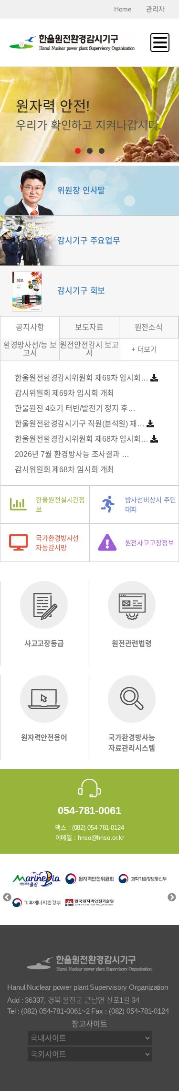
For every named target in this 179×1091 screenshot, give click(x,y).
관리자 (155, 9)
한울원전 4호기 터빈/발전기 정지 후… (75, 408)
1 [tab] (77, 151)
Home (123, 9)
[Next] (155, 116)
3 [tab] (101, 151)
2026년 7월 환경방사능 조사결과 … (72, 454)
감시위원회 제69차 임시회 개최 (64, 393)
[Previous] (24, 116)
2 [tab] (89, 151)
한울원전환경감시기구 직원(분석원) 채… (80, 424)
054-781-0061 (89, 810)
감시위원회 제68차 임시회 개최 (64, 470)
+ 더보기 (144, 349)
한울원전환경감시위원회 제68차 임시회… (81, 439)
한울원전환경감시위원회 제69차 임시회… (81, 378)
